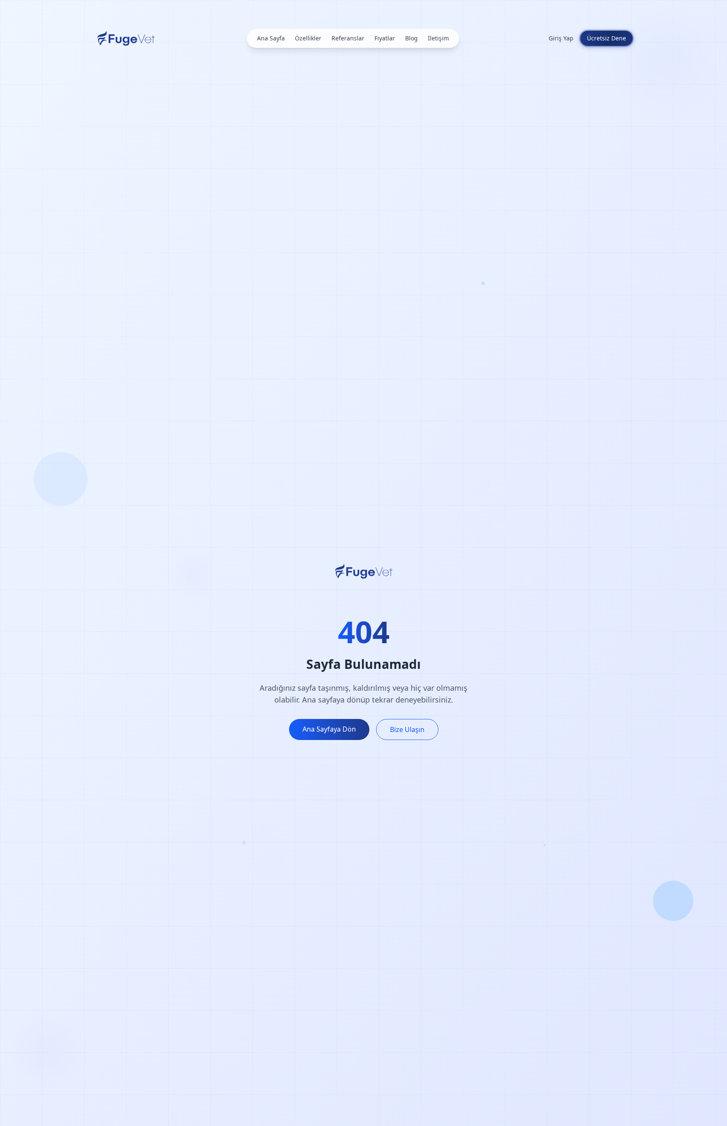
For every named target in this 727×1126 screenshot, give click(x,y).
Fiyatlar (384, 38)
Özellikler (308, 38)
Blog (411, 38)
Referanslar (348, 38)
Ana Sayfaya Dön (329, 729)
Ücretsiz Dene (606, 38)
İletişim (438, 38)
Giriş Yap (561, 38)
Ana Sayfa (271, 38)
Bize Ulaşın (407, 729)
